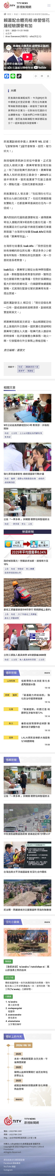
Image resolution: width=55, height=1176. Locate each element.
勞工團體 (30, 568)
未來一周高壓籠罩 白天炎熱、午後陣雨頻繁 (31, 1060)
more (19, 1099)
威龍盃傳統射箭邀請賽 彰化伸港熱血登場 (31, 1087)
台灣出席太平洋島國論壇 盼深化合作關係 (25, 871)
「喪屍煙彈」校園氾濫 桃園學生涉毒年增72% (35, 711)
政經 (20, 367)
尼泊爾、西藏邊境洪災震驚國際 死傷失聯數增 (27, 909)
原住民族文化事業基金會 (14, 1159)
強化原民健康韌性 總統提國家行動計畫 (24, 474)
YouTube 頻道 (10, 1166)
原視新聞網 (24, 7)
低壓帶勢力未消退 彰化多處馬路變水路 (35, 682)
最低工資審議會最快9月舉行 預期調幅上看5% (27, 609)
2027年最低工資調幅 (27, 614)
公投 (30, 523)
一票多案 (15, 523)
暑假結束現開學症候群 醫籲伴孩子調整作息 (35, 725)
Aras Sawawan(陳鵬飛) (16, 36)
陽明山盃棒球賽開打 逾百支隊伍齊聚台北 (31, 1074)
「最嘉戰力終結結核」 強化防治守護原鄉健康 (35, 696)
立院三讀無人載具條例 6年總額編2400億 (25, 655)
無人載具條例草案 (28, 659)
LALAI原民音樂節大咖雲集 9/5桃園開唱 (35, 739)
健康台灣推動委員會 (26, 478)
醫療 (13, 478)
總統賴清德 (10, 482)
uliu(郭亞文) (35, 36)
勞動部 (20, 568)
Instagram (8, 1169)
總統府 (41, 478)
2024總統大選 (31, 367)
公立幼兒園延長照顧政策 (31, 433)
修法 (24, 523)
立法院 (14, 433)
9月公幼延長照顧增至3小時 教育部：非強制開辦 (26, 427)
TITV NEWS (22, 3)
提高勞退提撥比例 (13, 572)
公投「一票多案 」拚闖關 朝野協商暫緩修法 (26, 519)
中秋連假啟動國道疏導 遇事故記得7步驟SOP (27, 834)
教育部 (8, 436)
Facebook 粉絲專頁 (12, 1163)
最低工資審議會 (12, 617)
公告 (7, 568)
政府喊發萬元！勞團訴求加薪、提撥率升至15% (26, 563)
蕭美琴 (21, 371)
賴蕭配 (30, 371)
